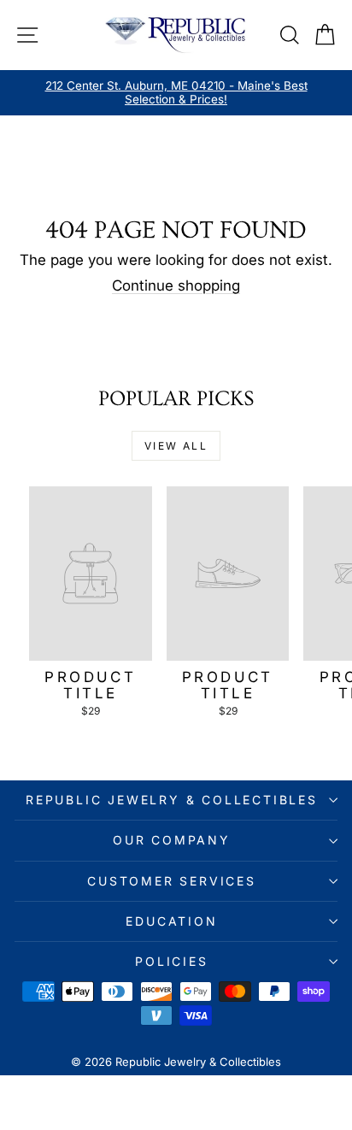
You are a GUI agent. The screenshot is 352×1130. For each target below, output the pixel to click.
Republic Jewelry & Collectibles (172, 799)
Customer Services (171, 881)
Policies (171, 961)
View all (176, 445)
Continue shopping (176, 285)
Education (171, 921)
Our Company (172, 840)
